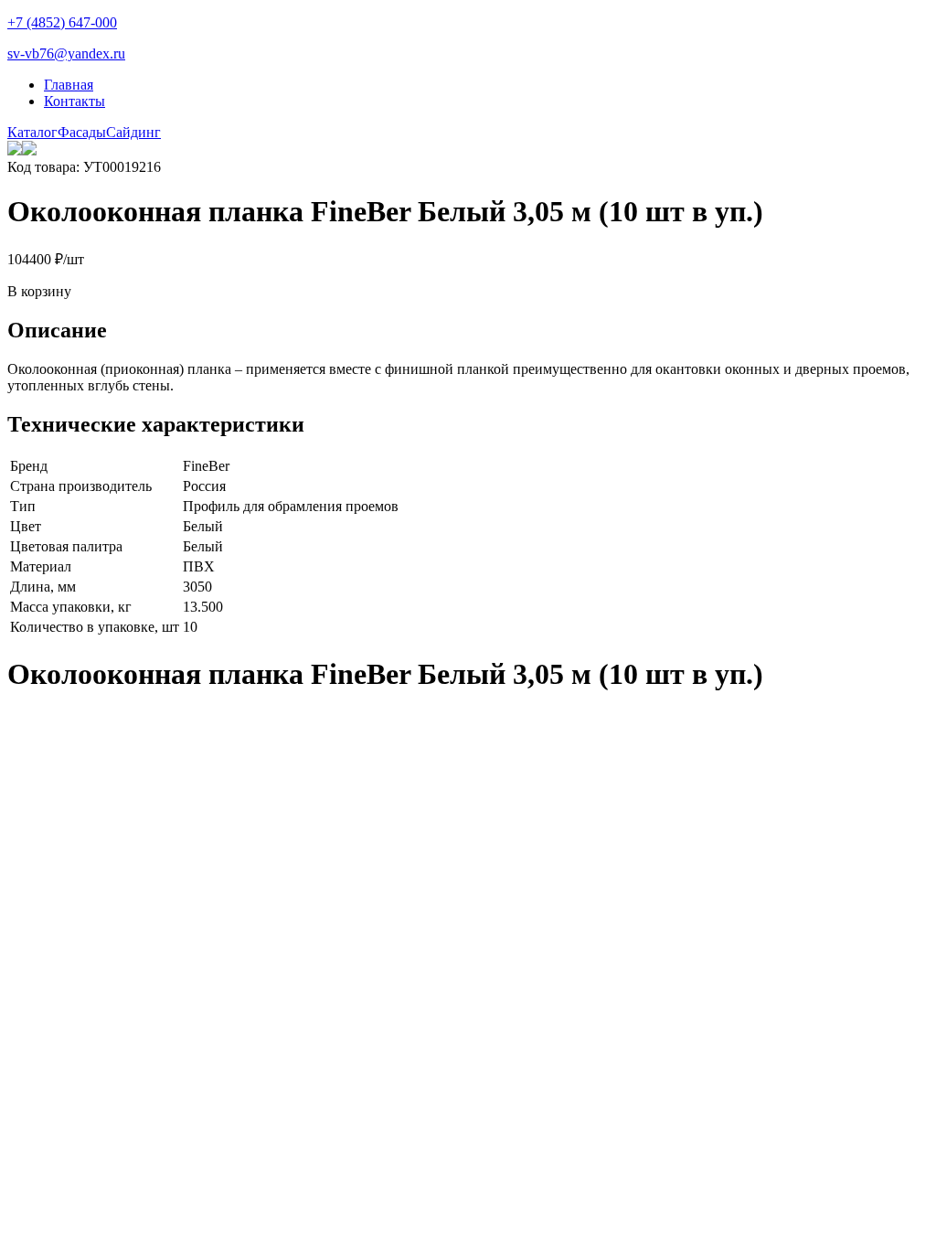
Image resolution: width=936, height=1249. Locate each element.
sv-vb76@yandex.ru (66, 53)
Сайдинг (133, 132)
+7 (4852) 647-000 (62, 22)
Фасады (82, 132)
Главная (68, 84)
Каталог (32, 132)
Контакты (74, 101)
